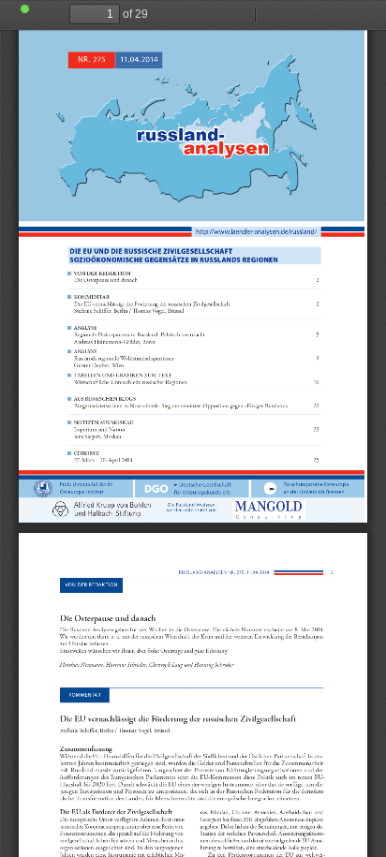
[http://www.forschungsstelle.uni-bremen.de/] (87, 483)
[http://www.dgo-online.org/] (204, 483)
